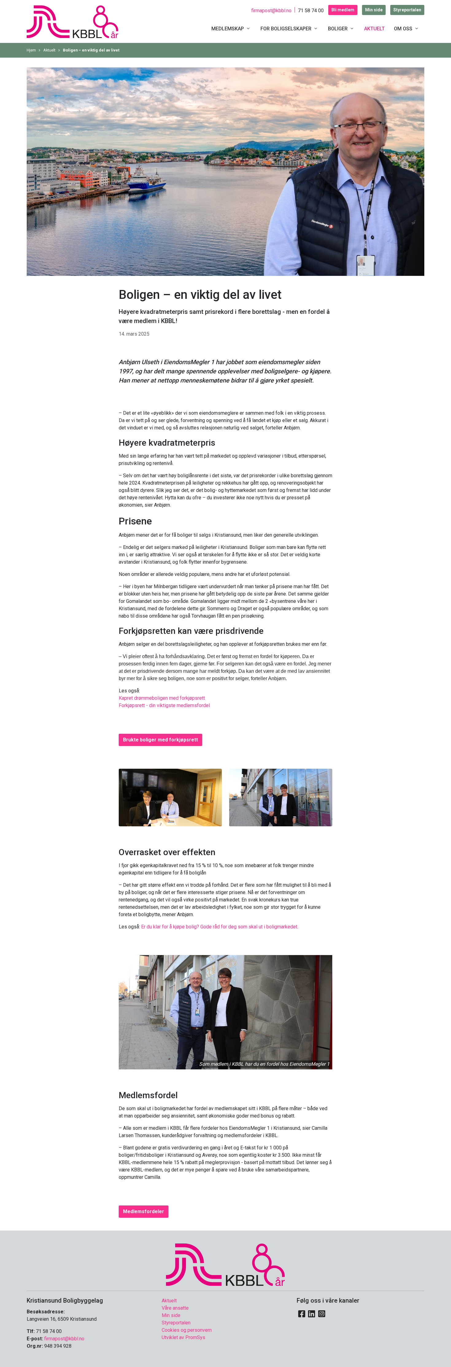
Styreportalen (407, 9)
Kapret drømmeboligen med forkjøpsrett (162, 698)
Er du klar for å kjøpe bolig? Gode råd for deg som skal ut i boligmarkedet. (219, 927)
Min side (374, 9)
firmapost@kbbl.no (271, 10)
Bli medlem (342, 9)
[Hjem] (225, 1264)
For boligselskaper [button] (286, 29)
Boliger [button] (338, 29)
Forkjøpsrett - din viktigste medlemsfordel (164, 705)
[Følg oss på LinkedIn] (312, 1314)
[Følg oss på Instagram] (322, 1314)
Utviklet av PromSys (183, 1337)
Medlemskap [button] (228, 29)
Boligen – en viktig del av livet (91, 50)
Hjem (31, 50)
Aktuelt (374, 29)
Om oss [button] (404, 29)
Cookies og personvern (187, 1330)
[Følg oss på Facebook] (302, 1314)
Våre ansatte (175, 1308)
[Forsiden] (72, 21)
